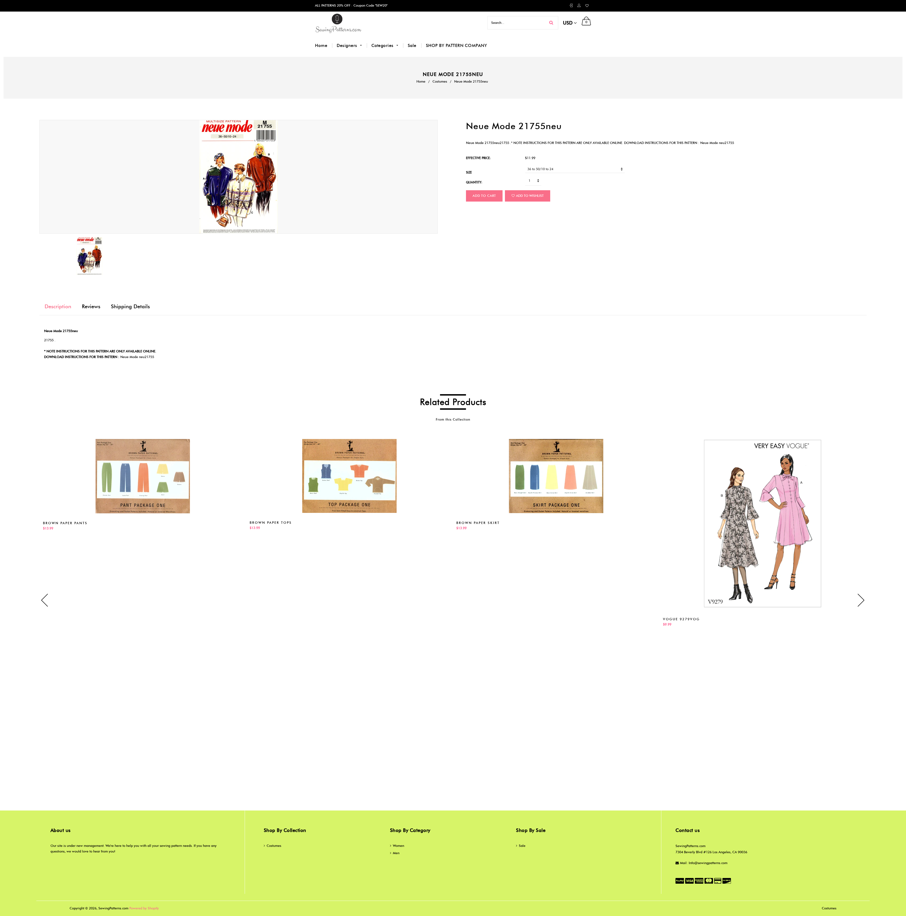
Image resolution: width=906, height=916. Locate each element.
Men (396, 853)
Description (58, 306)
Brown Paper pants (65, 523)
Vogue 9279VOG (681, 619)
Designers (347, 45)
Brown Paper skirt (478, 523)
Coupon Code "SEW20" (369, 6)
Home (321, 45)
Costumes (439, 82)
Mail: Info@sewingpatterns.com (703, 863)
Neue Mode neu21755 (137, 357)
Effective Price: (478, 158)
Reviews (91, 306)
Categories (383, 45)
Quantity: (474, 182)
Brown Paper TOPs (271, 523)
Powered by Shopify (144, 908)
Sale (412, 45)
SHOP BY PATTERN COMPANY (456, 45)
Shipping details (130, 306)
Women (398, 846)
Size (469, 172)
